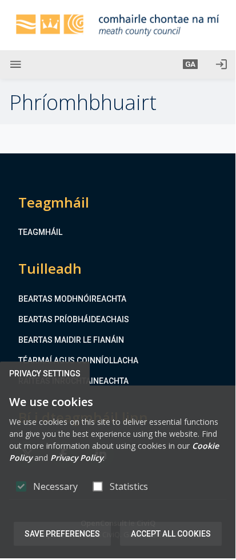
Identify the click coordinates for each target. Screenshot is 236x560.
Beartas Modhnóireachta (72, 298)
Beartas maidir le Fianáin (71, 339)
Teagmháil (40, 232)
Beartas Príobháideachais (73, 319)
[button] (190, 64)
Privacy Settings (45, 373)
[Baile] (117, 25)
